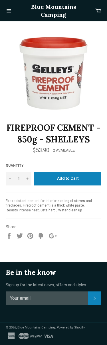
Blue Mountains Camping (53, 10)
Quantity (15, 166)
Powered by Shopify (71, 327)
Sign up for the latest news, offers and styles (46, 285)
